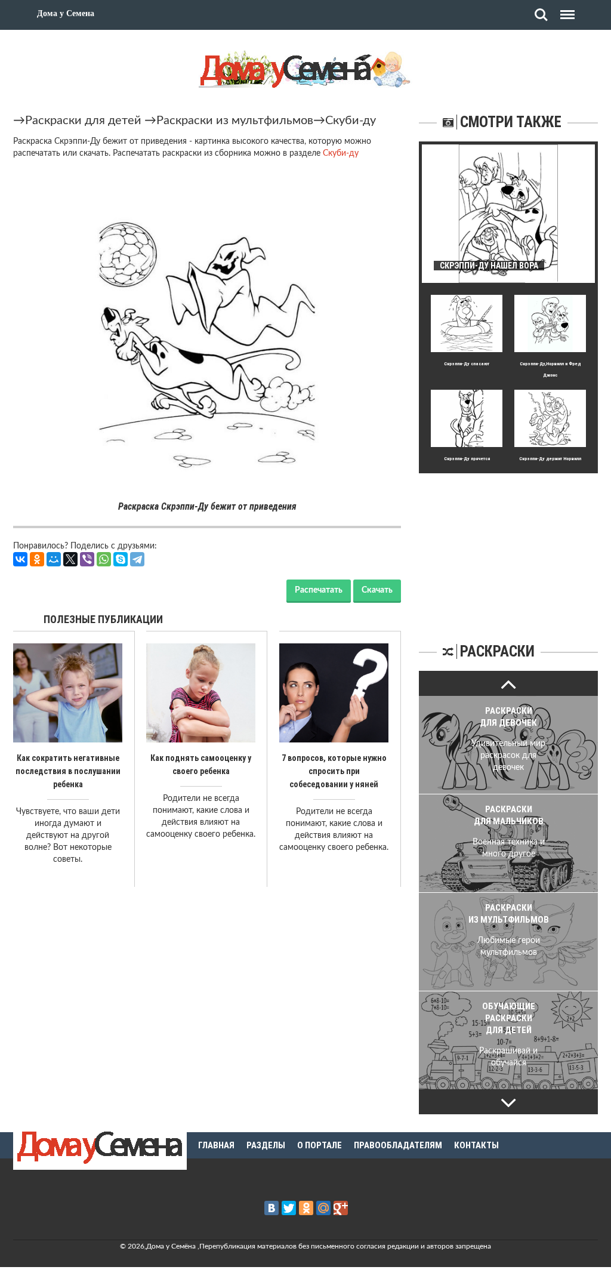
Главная (216, 1145)
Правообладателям (398, 1145)
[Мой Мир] (54, 559)
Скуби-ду (350, 121)
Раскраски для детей (83, 121)
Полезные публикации (103, 619)
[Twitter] (289, 1208)
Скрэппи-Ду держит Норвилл (550, 458)
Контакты (476, 1145)
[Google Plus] (341, 1208)
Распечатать (318, 590)
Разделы (265, 1145)
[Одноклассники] (37, 559)
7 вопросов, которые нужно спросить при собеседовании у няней (334, 771)
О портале (319, 1145)
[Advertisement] (508, 547)
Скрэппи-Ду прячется (467, 458)
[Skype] (120, 559)
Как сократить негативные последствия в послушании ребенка (68, 771)
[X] (70, 559)
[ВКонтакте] (20, 559)
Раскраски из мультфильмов (234, 121)
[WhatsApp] (104, 559)
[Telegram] (137, 559)
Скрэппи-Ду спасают (466, 363)
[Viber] (87, 559)
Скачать (377, 590)
